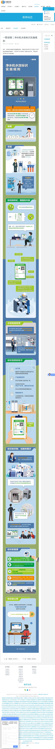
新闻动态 (36, 6)
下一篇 (31, 659)
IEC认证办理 (39, 726)
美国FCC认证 (39, 710)
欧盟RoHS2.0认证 (18, 710)
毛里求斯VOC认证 (30, 721)
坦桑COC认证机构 (46, 714)
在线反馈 (7, 673)
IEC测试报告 (33, 726)
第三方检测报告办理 (16, 703)
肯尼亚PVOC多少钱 (17, 714)
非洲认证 (21, 674)
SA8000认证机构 (19, 732)
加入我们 (3, 10)
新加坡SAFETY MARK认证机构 (41, 725)
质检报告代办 (34, 699)
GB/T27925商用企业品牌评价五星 (39, 735)
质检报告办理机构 (41, 699)
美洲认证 (21, 676)
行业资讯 (52, 24)
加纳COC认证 (34, 723)
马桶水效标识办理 (49, 698)
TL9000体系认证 (47, 732)
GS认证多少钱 (10, 714)
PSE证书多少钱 (45, 717)
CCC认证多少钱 (12, 699)
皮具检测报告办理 (7, 703)
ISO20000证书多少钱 (33, 730)
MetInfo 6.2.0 (25, 743)
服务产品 (24, 6)
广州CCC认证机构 (21, 699)
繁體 (27, 745)
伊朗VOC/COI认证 (45, 719)
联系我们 (7, 674)
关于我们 (10, 6)
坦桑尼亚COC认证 (38, 714)
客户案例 (43, 6)
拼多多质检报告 (23, 701)
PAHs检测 (34, 710)
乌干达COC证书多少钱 (21, 716)
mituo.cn (37, 743)
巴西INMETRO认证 (36, 719)
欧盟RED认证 (24, 708)
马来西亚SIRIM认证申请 (24, 726)
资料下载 (48, 6)
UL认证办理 (25, 712)
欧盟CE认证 (18, 708)
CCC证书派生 (28, 699)
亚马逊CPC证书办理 (40, 712)
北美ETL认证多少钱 (10, 712)
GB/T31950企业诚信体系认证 (46, 734)
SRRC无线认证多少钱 (23, 705)
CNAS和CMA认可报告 (26, 703)
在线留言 (7, 671)
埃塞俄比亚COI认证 (48, 723)
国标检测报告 (41, 703)
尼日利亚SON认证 (40, 716)
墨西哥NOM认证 (27, 719)
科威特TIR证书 (36, 707)
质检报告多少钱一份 (36, 701)
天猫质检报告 (10, 701)
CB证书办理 (12, 708)
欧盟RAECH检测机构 (26, 710)
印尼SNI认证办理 (30, 725)
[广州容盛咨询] (6, 2)
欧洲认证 (21, 673)
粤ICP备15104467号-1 (43, 694)
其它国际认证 (21, 680)
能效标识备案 (20, 698)
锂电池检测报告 (34, 703)
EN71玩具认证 (10, 710)
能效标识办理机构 (6, 698)
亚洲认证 (21, 671)
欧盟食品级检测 (35, 708)
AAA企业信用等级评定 (37, 739)
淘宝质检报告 (17, 701)
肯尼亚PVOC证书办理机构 (28, 714)
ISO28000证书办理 (26, 734)
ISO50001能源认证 (35, 734)
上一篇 (12, 659)
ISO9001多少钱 (20, 728)
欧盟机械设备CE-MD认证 (45, 708)
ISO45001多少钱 (48, 728)
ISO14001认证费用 (28, 728)
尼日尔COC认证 (26, 723)
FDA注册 (47, 712)
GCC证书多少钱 (18, 707)
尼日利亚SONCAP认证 (31, 716)
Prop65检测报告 (32, 712)
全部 (2, 28)
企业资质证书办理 (28, 741)
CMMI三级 (29, 739)
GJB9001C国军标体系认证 (38, 732)
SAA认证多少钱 (24, 717)
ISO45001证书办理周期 (38, 728)
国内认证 (21, 669)
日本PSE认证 (39, 717)
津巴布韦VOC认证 (21, 721)
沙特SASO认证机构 (46, 705)
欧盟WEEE (29, 708)
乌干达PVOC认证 (11, 716)
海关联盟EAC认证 (32, 717)
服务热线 (27, 684)
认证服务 (17, 6)
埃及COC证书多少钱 (45, 721)
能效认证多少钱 (32, 698)
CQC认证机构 (31, 705)
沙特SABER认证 (38, 705)
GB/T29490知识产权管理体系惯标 (32, 737)
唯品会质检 (29, 701)
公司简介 (7, 669)
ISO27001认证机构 (24, 730)
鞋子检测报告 (45, 701)
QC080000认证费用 (27, 732)
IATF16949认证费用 (42, 730)
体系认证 (21, 682)
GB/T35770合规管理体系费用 (24, 735)
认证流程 (30, 6)
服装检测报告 (49, 699)
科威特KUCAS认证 (44, 707)
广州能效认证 (26, 698)
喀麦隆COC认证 (40, 723)
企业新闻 (23, 28)
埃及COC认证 (37, 721)
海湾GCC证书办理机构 (27, 707)
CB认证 (8, 708)
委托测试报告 (48, 703)
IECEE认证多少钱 (11, 707)
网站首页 (3, 6)
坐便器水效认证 (5, 699)
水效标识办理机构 (41, 698)
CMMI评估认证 (23, 739)
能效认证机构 (13, 698)
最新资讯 (8, 28)
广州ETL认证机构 (19, 712)
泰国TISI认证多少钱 (21, 725)
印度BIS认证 (20, 719)
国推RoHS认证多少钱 (13, 705)
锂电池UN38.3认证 (46, 726)
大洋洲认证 (20, 678)
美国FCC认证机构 (46, 710)
